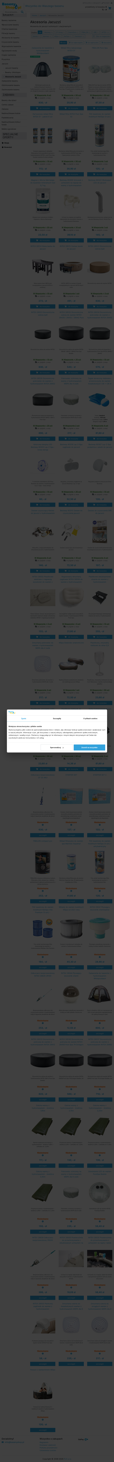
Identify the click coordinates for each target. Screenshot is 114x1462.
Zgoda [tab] (23, 718)
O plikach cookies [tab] (90, 718)
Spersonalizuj (55, 747)
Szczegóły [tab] (57, 718)
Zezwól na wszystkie (89, 747)
